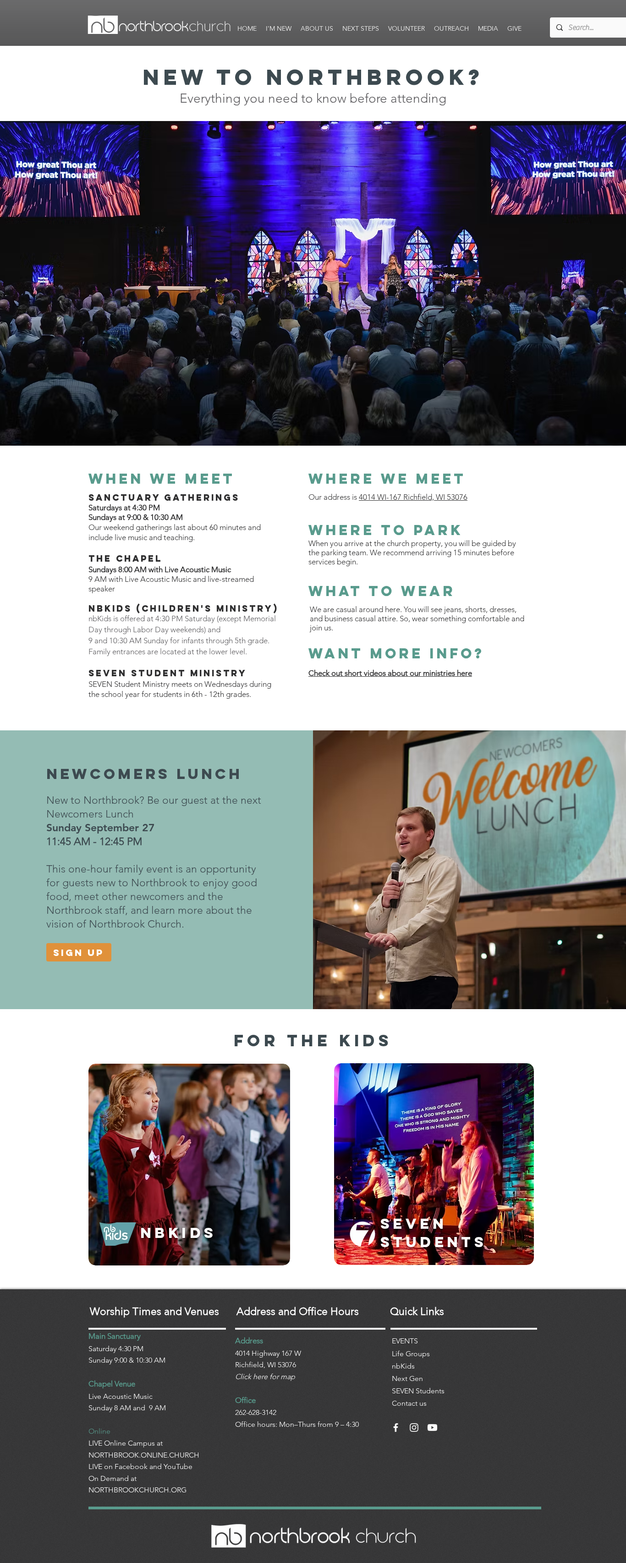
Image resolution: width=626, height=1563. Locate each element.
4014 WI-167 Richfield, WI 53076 (413, 497)
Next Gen (407, 1378)
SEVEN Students (418, 1390)
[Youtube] (432, 1427)
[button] (278, 28)
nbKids (403, 1366)
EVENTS (405, 1341)
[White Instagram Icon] (414, 1427)
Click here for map (265, 1376)
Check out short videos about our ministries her (388, 673)
